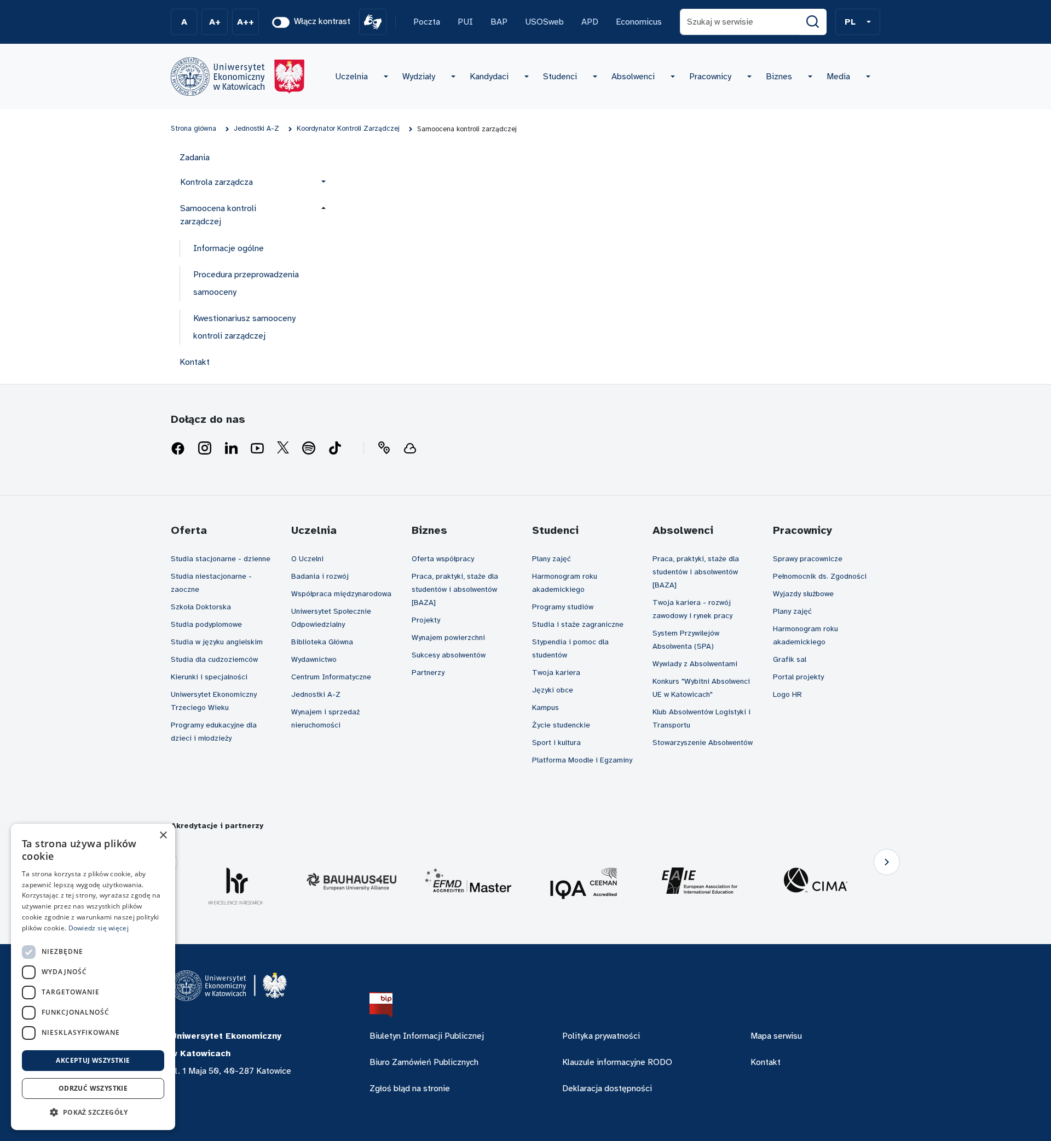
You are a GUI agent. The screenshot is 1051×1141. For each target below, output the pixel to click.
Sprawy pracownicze (807, 558)
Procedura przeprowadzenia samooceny (246, 283)
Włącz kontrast (322, 21)
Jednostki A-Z (315, 694)
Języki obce (552, 690)
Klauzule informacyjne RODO (617, 1062)
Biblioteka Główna (322, 642)
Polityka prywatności (601, 1036)
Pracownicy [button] (710, 76)
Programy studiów (562, 607)
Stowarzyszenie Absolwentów (702, 742)
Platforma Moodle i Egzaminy (582, 760)
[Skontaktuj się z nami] (383, 448)
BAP (498, 21)
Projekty (426, 620)
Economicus (639, 21)
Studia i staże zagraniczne (577, 624)
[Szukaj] (813, 22)
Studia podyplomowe (206, 624)
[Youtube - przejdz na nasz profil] (257, 448)
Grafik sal (789, 659)
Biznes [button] (779, 76)
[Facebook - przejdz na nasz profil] (178, 448)
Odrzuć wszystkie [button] (93, 1088)
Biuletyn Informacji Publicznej (426, 1036)
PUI (465, 21)
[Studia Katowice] (237, 76)
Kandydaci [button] (489, 76)
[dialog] (93, 977)
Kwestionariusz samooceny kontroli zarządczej (244, 327)
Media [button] (838, 76)
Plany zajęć (551, 558)
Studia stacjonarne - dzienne (220, 558)
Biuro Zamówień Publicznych (423, 1062)
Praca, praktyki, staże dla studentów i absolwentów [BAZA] (455, 589)
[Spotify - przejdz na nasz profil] (308, 448)
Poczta (426, 21)
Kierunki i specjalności (209, 677)
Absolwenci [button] (633, 76)
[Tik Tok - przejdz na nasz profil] (335, 448)
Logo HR (787, 694)
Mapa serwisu (776, 1036)
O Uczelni (307, 558)
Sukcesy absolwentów (449, 655)
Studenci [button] (560, 76)
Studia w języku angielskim (217, 642)
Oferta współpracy (443, 558)
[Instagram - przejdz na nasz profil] (204, 448)
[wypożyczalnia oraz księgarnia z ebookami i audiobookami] (410, 448)
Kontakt (195, 362)
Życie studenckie (561, 725)
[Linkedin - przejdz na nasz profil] (231, 448)
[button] (857, 22)
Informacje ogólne (228, 248)
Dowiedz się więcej (98, 928)
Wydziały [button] (418, 76)
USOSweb (544, 21)
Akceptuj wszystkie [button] (93, 1060)
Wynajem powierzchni (448, 637)
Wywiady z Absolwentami (694, 663)
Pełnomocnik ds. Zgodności (820, 576)
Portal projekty (798, 677)
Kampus (545, 707)
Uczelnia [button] (351, 76)
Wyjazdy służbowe (803, 593)
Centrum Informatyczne (331, 677)
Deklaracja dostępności (607, 1088)
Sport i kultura (556, 742)
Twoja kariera (556, 672)
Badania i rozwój (320, 576)
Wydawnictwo (314, 659)
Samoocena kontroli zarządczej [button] (218, 215)
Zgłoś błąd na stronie (409, 1088)
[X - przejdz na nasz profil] (283, 448)
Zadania (195, 157)
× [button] (163, 835)
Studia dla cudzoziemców (214, 659)
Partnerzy (428, 672)
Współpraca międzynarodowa (341, 593)
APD (589, 21)
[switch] (281, 22)
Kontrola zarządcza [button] (216, 182)
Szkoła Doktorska (201, 607)
